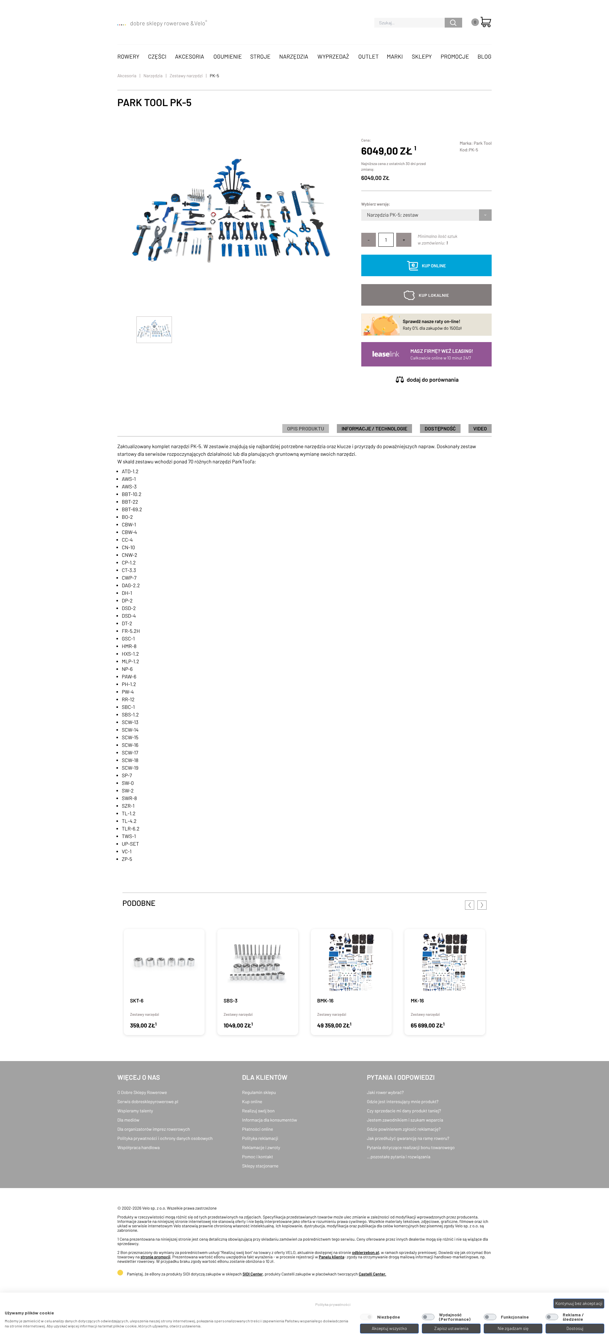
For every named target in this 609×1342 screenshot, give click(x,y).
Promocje (455, 56)
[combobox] (367, 215)
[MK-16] (444, 982)
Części (157, 56)
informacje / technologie (374, 428)
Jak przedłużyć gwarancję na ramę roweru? (408, 1138)
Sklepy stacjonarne (260, 1165)
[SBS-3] (257, 982)
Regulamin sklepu (259, 1092)
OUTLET (368, 56)
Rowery (128, 56)
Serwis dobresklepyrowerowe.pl (147, 1101)
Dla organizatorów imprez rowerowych (153, 1129)
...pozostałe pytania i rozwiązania (398, 1156)
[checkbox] (366, 1317)
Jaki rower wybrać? (385, 1092)
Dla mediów (128, 1120)
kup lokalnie (434, 295)
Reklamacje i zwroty (261, 1147)
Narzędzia (293, 56)
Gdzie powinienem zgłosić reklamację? (404, 1129)
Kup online (252, 1101)
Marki (395, 56)
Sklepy (422, 56)
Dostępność (440, 428)
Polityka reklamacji (260, 1138)
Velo (200, 23)
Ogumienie (227, 56)
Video (480, 428)
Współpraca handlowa (138, 1147)
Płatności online (257, 1129)
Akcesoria (189, 56)
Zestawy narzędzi (186, 75)
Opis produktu (305, 428)
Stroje (260, 56)
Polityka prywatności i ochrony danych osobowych (165, 1138)
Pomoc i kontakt (257, 1156)
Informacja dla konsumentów (269, 1120)
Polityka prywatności (332, 1304)
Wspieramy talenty (135, 1110)
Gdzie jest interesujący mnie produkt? (403, 1101)
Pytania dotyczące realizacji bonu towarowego (411, 1147)
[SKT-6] (164, 982)
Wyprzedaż (333, 56)
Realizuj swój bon (258, 1110)
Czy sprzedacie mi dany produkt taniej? (404, 1110)
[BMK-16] (351, 982)
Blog (484, 56)
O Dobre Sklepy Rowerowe (142, 1092)
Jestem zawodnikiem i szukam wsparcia (405, 1120)
